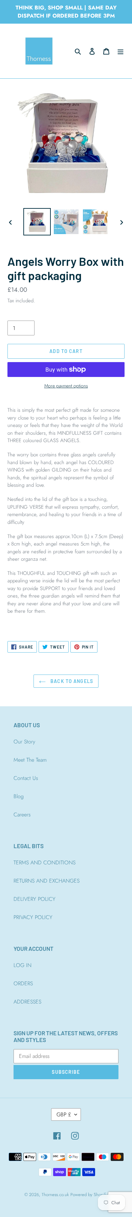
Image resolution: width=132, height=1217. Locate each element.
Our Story (24, 741)
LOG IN (22, 965)
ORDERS (23, 983)
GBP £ (64, 1114)
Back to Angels (71, 681)
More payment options (66, 385)
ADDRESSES (27, 1002)
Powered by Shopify (89, 1194)
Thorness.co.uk (55, 1194)
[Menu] (120, 51)
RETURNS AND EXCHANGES (47, 881)
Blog (19, 796)
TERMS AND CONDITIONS (44, 862)
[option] (37, 221)
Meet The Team (30, 760)
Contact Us (26, 778)
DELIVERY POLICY (35, 899)
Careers (22, 814)
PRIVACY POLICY (33, 917)
